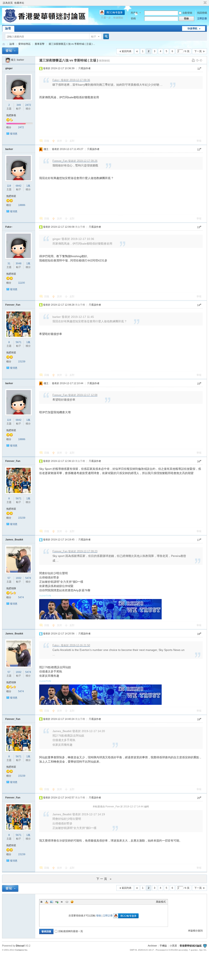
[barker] (7, 59)
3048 (18, 263)
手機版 (163, 945)
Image (52, 902)
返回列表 (126, 51)
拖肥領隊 (11, 588)
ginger (9, 68)
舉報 (199, 140)
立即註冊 (202, 18)
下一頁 (198, 51)
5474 (28, 578)
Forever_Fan (12, 304)
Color (46, 902)
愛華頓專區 (24, 44)
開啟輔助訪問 (201, 3)
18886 (21, 205)
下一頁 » (104, 878)
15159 (21, 361)
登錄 (98, 915)
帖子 (93, 36)
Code (67, 902)
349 (19, 105)
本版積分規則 (195, 930)
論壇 (8, 28)
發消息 (13, 133)
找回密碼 (202, 12)
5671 (18, 342)
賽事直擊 (39, 44)
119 (9, 185)
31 (9, 263)
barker (20, 59)
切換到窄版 (204, 3)
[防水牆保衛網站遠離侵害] (205, 945)
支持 (59, 140)
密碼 (133, 18)
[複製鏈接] (104, 60)
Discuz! (20, 945)
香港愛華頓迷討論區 (3, 44)
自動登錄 (187, 12)
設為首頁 (8, 2)
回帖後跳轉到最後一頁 (70, 931)
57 (9, 578)
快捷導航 (192, 28)
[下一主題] (201, 60)
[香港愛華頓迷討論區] (45, 22)
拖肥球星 (11, 196)
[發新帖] (10, 50)
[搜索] (105, 36)
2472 (28, 105)
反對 (72, 140)
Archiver (152, 945)
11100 (21, 282)
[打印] (193, 60)
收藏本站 (19, 2)
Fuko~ (8, 226)
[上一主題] (197, 60)
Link (57, 902)
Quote (62, 902)
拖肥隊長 (11, 115)
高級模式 (161, 901)
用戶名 (134, 12)
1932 (18, 578)
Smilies (72, 902)
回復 (46, 140)
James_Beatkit (14, 539)
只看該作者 (84, 68)
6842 (18, 185)
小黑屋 (173, 945)
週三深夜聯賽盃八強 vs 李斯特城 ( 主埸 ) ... (72, 44)
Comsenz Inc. (21, 950)
